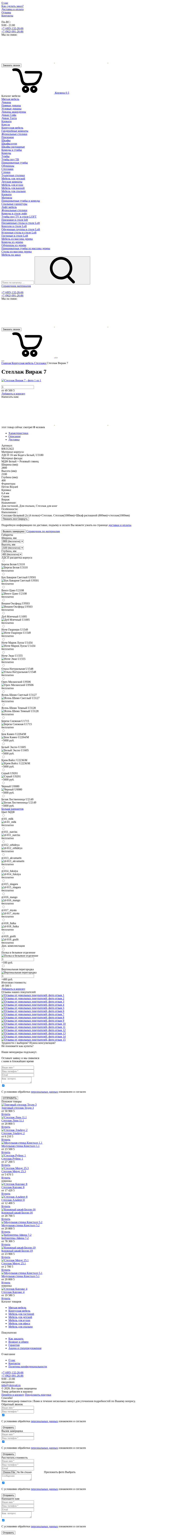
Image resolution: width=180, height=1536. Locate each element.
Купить (5, 1114)
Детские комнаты (11, 181)
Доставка (14, 439)
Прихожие (7, 137)
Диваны (6, 102)
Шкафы (6, 140)
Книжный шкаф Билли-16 (17, 1212)
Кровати (6, 121)
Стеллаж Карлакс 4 (12, 1292)
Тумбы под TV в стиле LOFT (19, 216)
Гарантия (14, 1344)
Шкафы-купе (9, 143)
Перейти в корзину (12, 1394)
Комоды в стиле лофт (14, 213)
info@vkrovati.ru (11, 1385)
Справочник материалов (16, 285)
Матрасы (6, 197)
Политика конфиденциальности (27, 1366)
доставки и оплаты (119, 525)
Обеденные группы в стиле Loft (20, 229)
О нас (4, 2)
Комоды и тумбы (11, 149)
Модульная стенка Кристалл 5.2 (20, 1225)
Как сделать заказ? (12, 6)
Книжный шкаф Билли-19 (17, 1250)
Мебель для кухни (19, 1320)
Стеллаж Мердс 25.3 (13, 1171)
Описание (14, 436)
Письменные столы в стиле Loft (20, 222)
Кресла (5, 124)
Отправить (8, 1427)
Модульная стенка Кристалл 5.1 (20, 1276)
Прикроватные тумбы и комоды (20, 200)
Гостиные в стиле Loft (14, 235)
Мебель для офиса (19, 1323)
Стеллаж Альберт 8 (13, 1199)
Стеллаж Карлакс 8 (12, 1187)
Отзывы (6, 12)
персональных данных (44, 1091)
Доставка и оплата (12, 9)
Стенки (5, 172)
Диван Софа (8, 114)
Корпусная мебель (19, 1310)
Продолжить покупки (38, 1394)
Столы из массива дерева (16, 251)
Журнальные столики (14, 134)
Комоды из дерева (12, 242)
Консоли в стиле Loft (14, 226)
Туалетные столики (13, 175)
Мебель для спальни (20, 1326)
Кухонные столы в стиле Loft (18, 232)
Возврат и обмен (18, 1341)
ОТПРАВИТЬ (10, 1098)
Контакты (7, 15)
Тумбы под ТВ (10, 159)
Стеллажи (7, 168)
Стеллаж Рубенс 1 (12, 1158)
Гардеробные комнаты (14, 130)
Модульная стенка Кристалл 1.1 (20, 1145)
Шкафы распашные (13, 146)
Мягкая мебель (17, 1307)
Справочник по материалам (43, 531)
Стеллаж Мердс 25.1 (13, 1263)
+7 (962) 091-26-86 (12, 31)
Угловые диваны (11, 108)
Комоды (6, 153)
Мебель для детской (20, 1317)
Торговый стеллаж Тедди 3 (17, 1107)
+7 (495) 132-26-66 (12, 28)
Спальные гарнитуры (14, 203)
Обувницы (7, 165)
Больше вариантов (12, 808)
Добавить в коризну (13, 393)
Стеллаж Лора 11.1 (12, 1120)
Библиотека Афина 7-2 (15, 1238)
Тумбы (5, 156)
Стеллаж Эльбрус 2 (13, 1133)
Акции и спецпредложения (24, 1348)
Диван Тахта (9, 118)
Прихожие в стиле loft (14, 219)
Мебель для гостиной (21, 1313)
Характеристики (18, 433)
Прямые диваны (11, 105)
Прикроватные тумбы (14, 162)
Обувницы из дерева (13, 245)
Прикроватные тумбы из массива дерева (25, 248)
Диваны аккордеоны (13, 111)
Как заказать (15, 1338)
